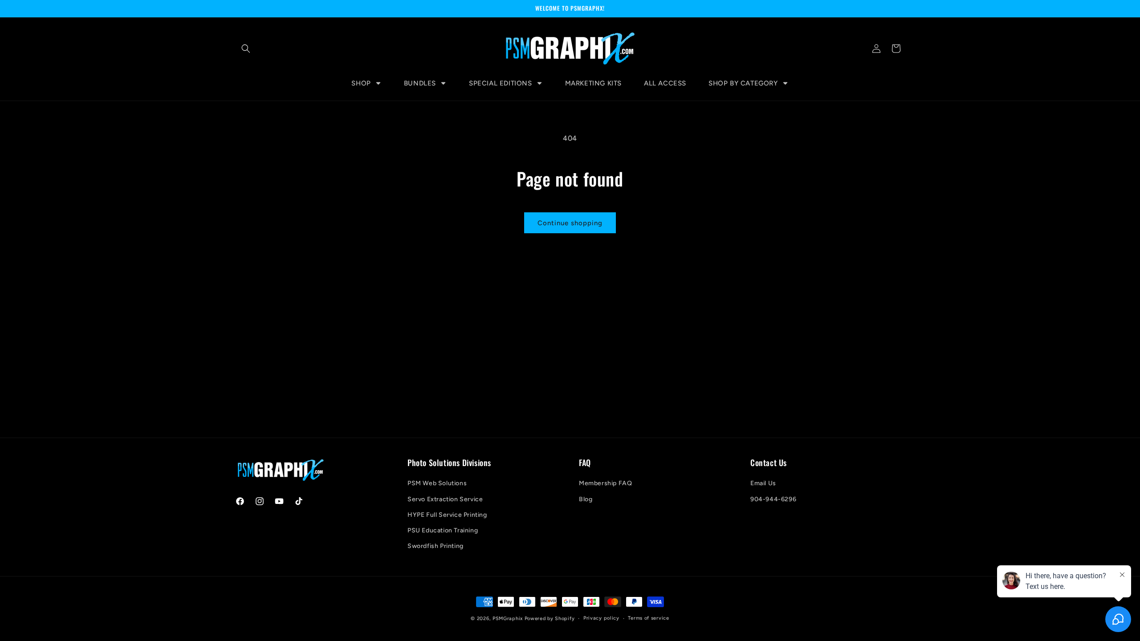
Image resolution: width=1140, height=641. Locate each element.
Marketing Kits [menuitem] (593, 83)
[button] (246, 48)
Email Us (763, 483)
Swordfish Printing (435, 546)
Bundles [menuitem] (420, 83)
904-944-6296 (773, 499)
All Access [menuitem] (665, 83)
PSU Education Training (442, 530)
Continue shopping (570, 223)
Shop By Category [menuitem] (743, 83)
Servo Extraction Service (445, 499)
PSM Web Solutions (437, 483)
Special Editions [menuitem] (500, 83)
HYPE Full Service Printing (447, 515)
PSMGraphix (508, 618)
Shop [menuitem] (360, 83)
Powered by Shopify (550, 618)
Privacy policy (601, 618)
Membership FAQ (605, 483)
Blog (585, 499)
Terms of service (648, 618)
